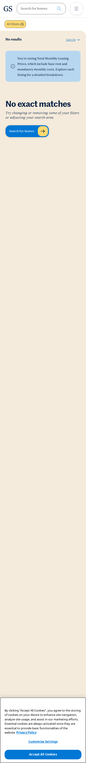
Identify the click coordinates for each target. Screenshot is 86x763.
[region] (43, 730)
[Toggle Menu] (76, 9)
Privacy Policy (26, 732)
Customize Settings (43, 742)
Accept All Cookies (43, 754)
